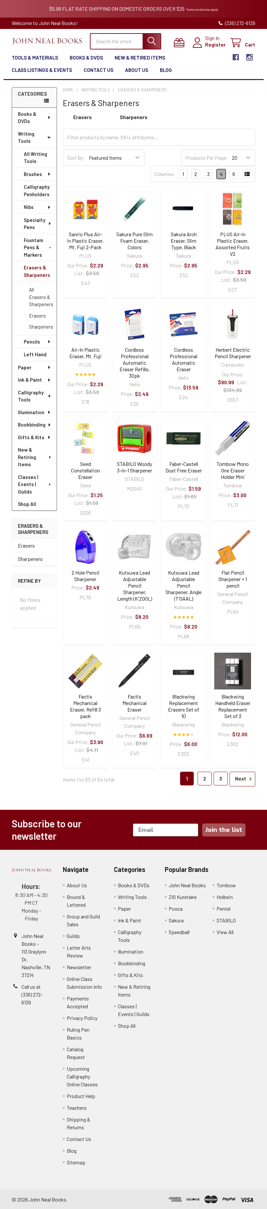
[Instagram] (249, 57)
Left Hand (35, 354)
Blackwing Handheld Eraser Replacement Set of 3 (232, 706)
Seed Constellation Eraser (85, 470)
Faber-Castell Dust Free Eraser (183, 467)
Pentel (224, 908)
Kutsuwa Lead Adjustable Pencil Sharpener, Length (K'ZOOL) (134, 585)
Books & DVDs (86, 58)
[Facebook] (236, 57)
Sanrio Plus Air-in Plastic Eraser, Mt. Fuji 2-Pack (85, 240)
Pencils (32, 342)
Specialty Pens (34, 223)
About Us (136, 70)
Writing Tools (26, 137)
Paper (25, 367)
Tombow (226, 885)
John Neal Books (187, 885)
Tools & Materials (35, 58)
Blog (166, 70)
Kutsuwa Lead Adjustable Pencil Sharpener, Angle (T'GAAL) (183, 585)
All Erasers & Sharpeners (41, 297)
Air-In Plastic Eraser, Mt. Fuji (85, 352)
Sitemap (76, 1162)
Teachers (77, 1108)
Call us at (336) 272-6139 (32, 994)
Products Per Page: (206, 158)
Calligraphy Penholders (36, 190)
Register (215, 44)
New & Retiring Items (27, 457)
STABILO (226, 920)
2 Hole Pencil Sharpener (85, 575)
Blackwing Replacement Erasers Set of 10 (183, 706)
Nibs (29, 207)
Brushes (33, 174)
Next (241, 778)
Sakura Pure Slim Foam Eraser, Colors (134, 240)
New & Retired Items (140, 58)
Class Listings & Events (42, 70)
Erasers (37, 316)
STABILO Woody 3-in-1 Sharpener (134, 467)
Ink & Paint (30, 380)
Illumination (31, 412)
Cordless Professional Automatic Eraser (183, 359)
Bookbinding (32, 425)
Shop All (27, 504)
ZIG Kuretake (183, 897)
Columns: (165, 174)
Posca (176, 908)
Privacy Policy (82, 1018)
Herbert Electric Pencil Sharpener (233, 352)
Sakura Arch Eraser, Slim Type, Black (184, 240)
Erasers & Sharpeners (37, 271)
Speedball (179, 932)
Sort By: (76, 158)
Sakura (176, 920)
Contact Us (98, 70)
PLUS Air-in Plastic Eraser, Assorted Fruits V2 (233, 244)
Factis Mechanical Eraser (134, 703)
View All (225, 932)
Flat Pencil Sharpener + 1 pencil (232, 579)
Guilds (73, 936)
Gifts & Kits (31, 437)
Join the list (223, 829)
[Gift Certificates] (180, 43)
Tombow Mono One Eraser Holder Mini (233, 470)
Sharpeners (41, 327)
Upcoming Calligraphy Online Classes (82, 1076)
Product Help (81, 1096)
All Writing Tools (35, 157)
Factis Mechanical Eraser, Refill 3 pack (85, 706)
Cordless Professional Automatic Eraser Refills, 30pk (134, 362)
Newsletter (79, 967)
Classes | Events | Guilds (28, 484)
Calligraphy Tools (31, 396)
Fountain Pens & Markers (33, 247)
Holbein (225, 897)
